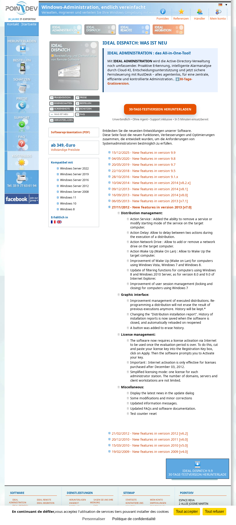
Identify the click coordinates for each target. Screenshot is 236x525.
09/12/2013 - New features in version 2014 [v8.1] (150, 189)
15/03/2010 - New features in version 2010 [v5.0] (150, 445)
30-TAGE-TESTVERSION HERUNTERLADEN (160, 109)
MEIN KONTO (156, 499)
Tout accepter (187, 511)
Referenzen (181, 18)
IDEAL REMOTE (44, 499)
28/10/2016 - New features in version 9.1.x (145, 176)
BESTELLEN (22, 60)
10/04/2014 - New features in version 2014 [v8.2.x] (151, 182)
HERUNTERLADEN (22, 41)
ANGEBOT (74, 503)
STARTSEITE (131, 499)
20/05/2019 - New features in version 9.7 (143, 164)
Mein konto (218, 18)
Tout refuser (214, 511)
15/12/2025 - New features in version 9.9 (143, 152)
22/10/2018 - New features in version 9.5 (143, 170)
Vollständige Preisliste (65, 150)
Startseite (29, 24)
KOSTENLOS (21, 155)
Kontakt (13, 24)
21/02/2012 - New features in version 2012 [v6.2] (150, 433)
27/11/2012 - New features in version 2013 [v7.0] (152, 207)
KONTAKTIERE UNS (134, 503)
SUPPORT (21, 117)
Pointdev (162, 18)
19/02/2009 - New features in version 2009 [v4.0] (150, 451)
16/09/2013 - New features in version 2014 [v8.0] (150, 195)
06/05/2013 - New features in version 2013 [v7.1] (150, 201)
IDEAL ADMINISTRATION (17, 501)
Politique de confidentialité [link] (134, 519)
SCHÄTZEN (21, 79)
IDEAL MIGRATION (45, 503)
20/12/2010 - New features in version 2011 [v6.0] (150, 439)
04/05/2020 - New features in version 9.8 (143, 158)
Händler (199, 18)
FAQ (21, 136)
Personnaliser (93, 519)
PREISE (21, 98)
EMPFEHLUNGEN (158, 503)
